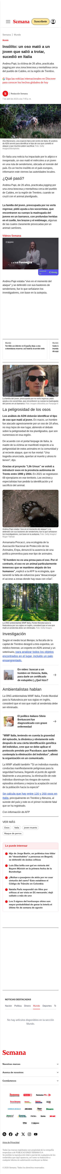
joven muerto (30, 827)
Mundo (17, 34)
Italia (16, 827)
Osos (6, 827)
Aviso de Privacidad (14, 1142)
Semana (7, 34)
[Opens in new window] (11, 1134)
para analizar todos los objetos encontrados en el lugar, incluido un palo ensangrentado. (28, 656)
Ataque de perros (12, 833)
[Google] (4, 1134)
